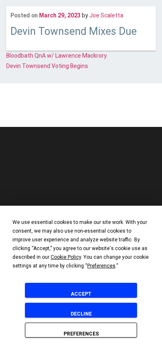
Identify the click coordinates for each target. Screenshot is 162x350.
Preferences (81, 334)
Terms (108, 110)
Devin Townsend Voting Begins (47, 66)
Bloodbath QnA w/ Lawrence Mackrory (56, 55)
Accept (81, 294)
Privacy (86, 110)
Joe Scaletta (106, 15)
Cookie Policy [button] (66, 257)
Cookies (62, 110)
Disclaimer (34, 110)
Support (131, 110)
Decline (81, 314)
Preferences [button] (101, 266)
